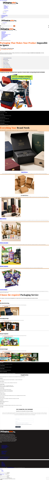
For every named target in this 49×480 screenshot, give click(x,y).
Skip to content (2, 0)
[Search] (14, 25)
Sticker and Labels (4, 242)
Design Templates (4, 266)
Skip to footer (5, 0)
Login (2, 470)
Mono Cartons (3, 218)
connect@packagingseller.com (4, 457)
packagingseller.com (11, 467)
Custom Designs (3, 289)
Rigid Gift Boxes (24, 172)
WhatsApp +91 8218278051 (4, 458)
